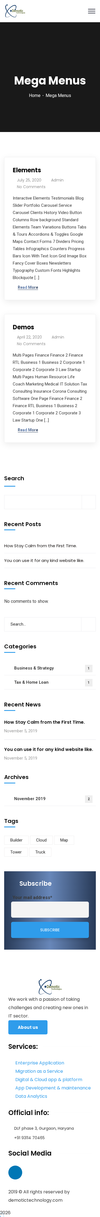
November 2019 (52, 798)
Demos (23, 327)
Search (14, 478)
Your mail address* (32, 897)
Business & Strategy (52, 668)
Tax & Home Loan (52, 682)
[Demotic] (15, 10)
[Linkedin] (15, 1172)
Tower (16, 852)
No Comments (31, 187)
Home (35, 95)
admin (57, 180)
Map (64, 840)
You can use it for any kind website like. (44, 560)
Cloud (41, 840)
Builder (16, 840)
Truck (40, 852)
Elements (27, 170)
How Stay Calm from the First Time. (40, 546)
